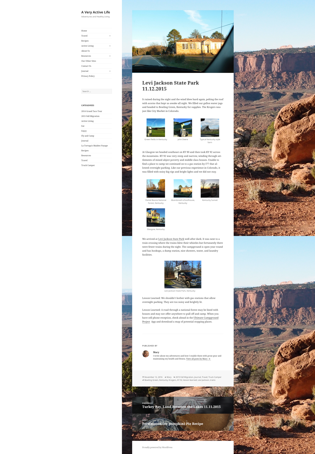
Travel (84, 35)
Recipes (85, 40)
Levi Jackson (203, 380)
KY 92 (179, 380)
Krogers (172, 380)
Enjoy (84, 131)
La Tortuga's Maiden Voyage (94, 145)
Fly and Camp (87, 135)
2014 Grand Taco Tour (91, 111)
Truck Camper (88, 165)
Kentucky (163, 380)
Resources (86, 56)
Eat (82, 126)
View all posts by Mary (197, 358)
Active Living (87, 45)
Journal (84, 71)
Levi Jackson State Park (171, 239)
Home (84, 30)
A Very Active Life (95, 12)
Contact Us (86, 66)
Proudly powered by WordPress (157, 447)
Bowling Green (151, 380)
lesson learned (190, 380)
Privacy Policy (88, 76)
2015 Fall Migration (90, 116)
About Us (85, 51)
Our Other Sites (88, 61)
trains (212, 380)
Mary (169, 377)
